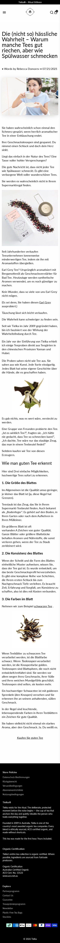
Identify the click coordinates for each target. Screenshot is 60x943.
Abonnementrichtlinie (13, 790)
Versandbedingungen (12, 786)
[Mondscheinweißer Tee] (30, 395)
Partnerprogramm (11, 891)
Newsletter (8, 908)
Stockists (7, 917)
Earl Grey (45, 302)
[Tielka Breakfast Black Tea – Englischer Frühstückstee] (30, 646)
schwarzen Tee (43, 606)
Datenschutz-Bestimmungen (16, 777)
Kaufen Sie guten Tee (30, 737)
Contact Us (8, 895)
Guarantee (7, 900)
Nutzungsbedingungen (13, 794)
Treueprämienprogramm (14, 904)
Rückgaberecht (10, 781)
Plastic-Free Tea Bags (12, 912)
